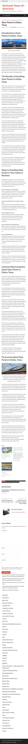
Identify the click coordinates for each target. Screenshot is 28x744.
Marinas (4, 658)
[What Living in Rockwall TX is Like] (7, 466)
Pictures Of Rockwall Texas (9, 670)
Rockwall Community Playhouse (11, 694)
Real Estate (5, 676)
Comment (4, 530)
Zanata (4, 731)
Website (4, 560)
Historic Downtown (7, 642)
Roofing (4, 699)
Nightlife (4, 663)
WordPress (9, 742)
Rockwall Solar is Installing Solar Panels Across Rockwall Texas (6, 455)
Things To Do (6, 720)
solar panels (7, 20)
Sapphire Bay (6, 704)
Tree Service (5, 723)
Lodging (4, 655)
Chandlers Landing (7, 608)
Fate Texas (5, 629)
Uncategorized (6, 725)
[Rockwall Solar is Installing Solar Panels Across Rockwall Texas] (7, 450)
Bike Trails (5, 600)
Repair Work (5, 681)
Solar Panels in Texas (20, 480)
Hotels (4, 645)
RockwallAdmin (14, 27)
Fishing (4, 634)
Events (4, 626)
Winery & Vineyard (7, 728)
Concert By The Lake (8, 616)
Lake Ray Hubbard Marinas (9, 650)
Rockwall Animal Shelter (9, 691)
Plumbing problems (7, 673)
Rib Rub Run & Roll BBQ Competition (12, 689)
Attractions (5, 597)
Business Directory (7, 603)
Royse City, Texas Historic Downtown (10, 590)
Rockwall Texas (6, 697)
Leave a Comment (21, 27)
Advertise (5, 595)
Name (3, 548)
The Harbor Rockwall (8, 718)
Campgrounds (6, 605)
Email (3, 554)
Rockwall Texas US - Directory (15, 740)
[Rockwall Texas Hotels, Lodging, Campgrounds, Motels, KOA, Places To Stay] (19, 454)
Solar (3, 20)
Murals (4, 660)
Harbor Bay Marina (7, 639)
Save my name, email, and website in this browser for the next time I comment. (12, 568)
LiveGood (5, 653)
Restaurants (5, 683)
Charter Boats (6, 611)
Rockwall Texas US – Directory (14, 7)
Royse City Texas (7, 702)
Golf (3, 637)
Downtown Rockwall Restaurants (11, 624)
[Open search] (25, 15)
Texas (21, 20)
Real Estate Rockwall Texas (9, 678)
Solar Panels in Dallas (15, 20)
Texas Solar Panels (15, 482)
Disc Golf (4, 621)
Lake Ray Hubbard (7, 647)
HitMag (14, 742)
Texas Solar (7, 482)
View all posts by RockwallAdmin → (18, 513)
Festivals (4, 632)
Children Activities (7, 613)
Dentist (4, 618)
